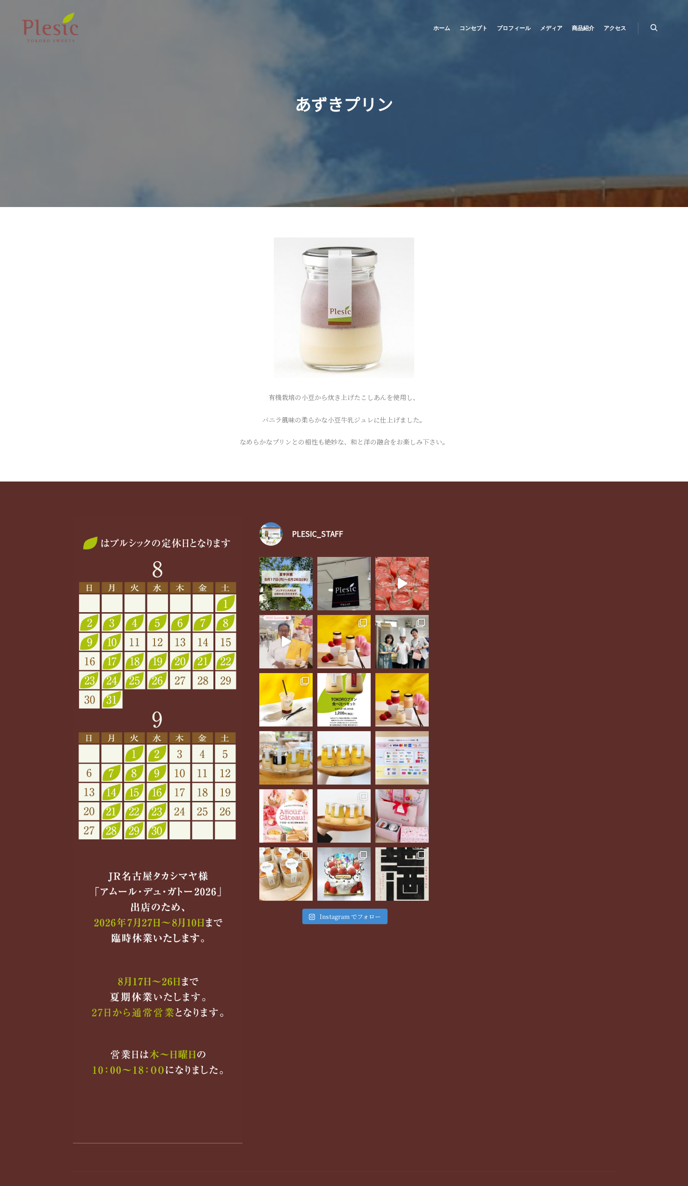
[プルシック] (51, 28)
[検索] (653, 28)
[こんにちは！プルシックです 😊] (402, 874)
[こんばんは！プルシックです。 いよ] (286, 641)
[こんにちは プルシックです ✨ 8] (286, 583)
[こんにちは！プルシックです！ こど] (344, 874)
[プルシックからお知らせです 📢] (286, 816)
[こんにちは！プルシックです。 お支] (402, 758)
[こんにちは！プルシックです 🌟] (344, 816)
